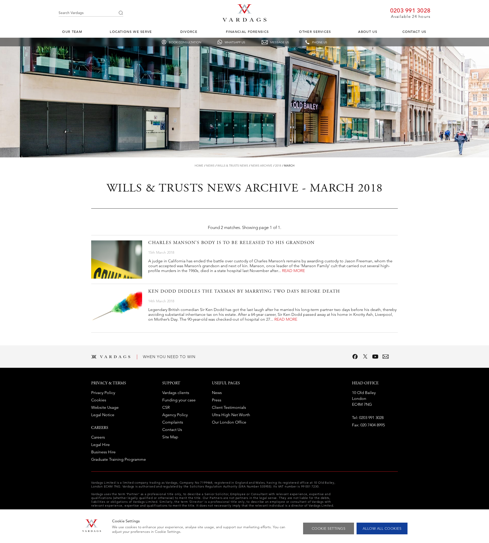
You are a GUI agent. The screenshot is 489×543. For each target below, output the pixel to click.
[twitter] (365, 357)
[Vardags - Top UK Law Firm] (244, 20)
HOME (199, 165)
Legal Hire (100, 444)
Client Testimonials (229, 407)
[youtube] (375, 357)
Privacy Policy (103, 392)
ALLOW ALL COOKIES (382, 528)
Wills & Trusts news (232, 165)
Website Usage (105, 407)
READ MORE (293, 270)
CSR (166, 407)
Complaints (172, 422)
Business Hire (103, 452)
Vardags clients (175, 392)
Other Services (315, 32)
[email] (386, 357)
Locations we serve (131, 32)
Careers (98, 437)
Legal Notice (102, 414)
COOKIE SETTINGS (329, 528)
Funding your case (179, 400)
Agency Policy (175, 414)
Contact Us (414, 32)
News (210, 165)
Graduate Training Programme (118, 459)
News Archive (261, 165)
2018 (278, 165)
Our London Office (229, 422)
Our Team (72, 32)
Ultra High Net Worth (231, 414)
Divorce (188, 32)
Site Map (170, 437)
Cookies (98, 400)
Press (216, 400)
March (289, 165)
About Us (367, 32)
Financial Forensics (247, 32)
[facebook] (355, 357)
